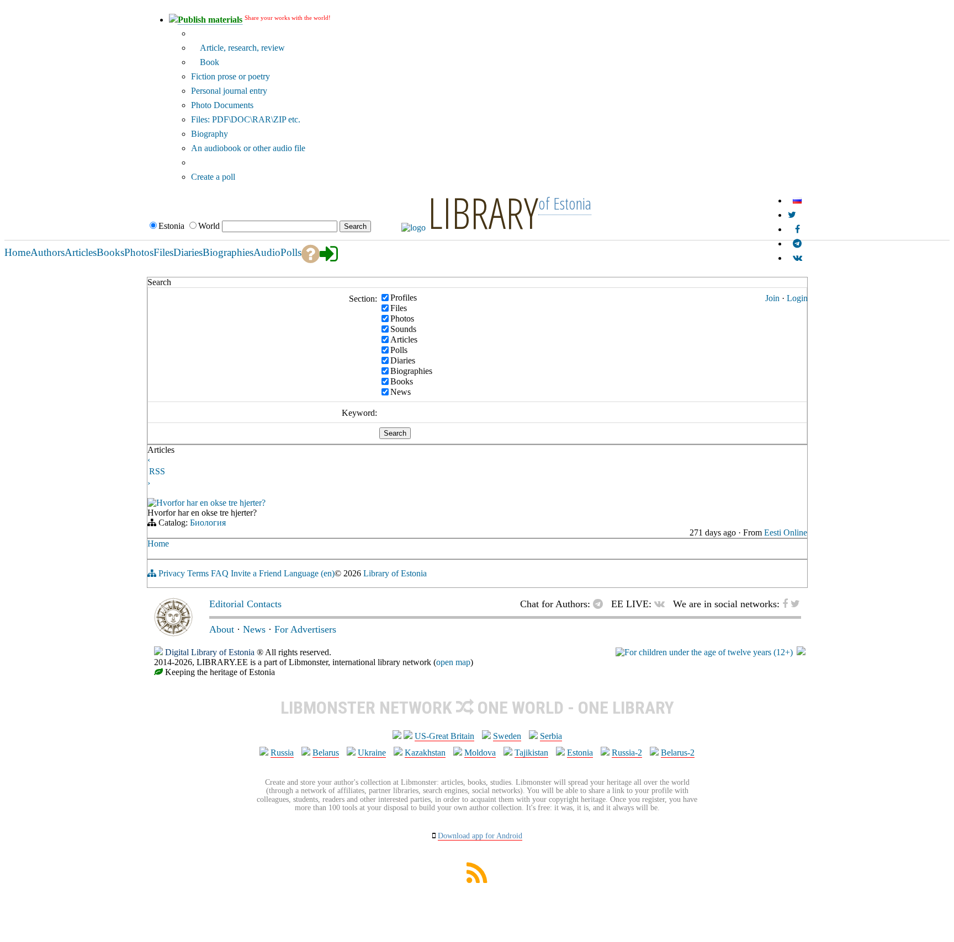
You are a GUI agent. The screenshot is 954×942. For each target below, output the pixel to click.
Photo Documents (222, 105)
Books (401, 381)
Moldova (480, 752)
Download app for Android (480, 836)
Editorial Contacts (245, 603)
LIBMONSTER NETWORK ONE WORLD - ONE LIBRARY (477, 707)
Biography (209, 133)
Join (772, 298)
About (221, 629)
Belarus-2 (678, 752)
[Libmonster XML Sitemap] (477, 880)
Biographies (411, 370)
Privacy (171, 573)
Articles (403, 339)
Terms (198, 573)
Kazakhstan (425, 752)
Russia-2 (627, 752)
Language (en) (309, 573)
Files (398, 307)
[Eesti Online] (151, 504)
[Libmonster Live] (797, 258)
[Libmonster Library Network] (801, 652)
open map (453, 662)
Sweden (507, 736)
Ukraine (372, 752)
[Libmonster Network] (704, 652)
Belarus (325, 752)
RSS (157, 471)
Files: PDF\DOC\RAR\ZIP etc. (245, 119)
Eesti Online (785, 532)
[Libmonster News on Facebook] (797, 229)
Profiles (403, 297)
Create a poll (213, 176)
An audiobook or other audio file (248, 148)
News (400, 391)
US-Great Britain (444, 736)
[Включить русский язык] (797, 200)
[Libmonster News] (792, 215)
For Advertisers (305, 629)
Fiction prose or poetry (230, 76)
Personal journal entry (229, 90)
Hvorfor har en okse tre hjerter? (211, 502)
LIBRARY (483, 212)
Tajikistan (531, 752)
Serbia (551, 736)
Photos (402, 318)
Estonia (580, 752)
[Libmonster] (173, 633)
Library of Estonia (395, 573)
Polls (398, 349)
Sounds (403, 328)
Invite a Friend (256, 573)
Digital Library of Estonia (210, 652)
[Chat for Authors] (797, 243)
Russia (282, 752)
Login (797, 298)
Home (158, 543)
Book (208, 62)
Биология (208, 522)
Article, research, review (241, 47)
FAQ (220, 573)
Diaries (402, 360)
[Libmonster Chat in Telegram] (600, 603)
